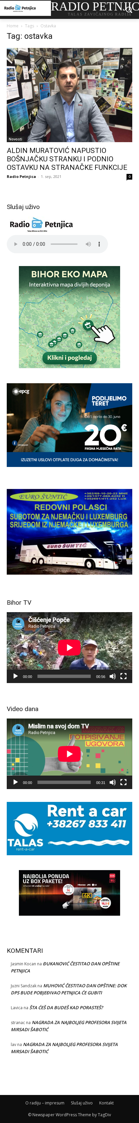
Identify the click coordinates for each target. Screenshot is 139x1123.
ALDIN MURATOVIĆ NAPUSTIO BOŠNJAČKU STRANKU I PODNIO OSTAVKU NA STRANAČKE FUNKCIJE (67, 159)
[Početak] (15, 676)
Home (13, 26)
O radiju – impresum (44, 1103)
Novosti (15, 139)
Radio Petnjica (21, 176)
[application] (69, 647)
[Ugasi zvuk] (112, 676)
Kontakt (106, 1103)
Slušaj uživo (82, 1103)
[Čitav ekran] (123, 676)
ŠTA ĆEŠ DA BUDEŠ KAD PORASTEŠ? (66, 1007)
